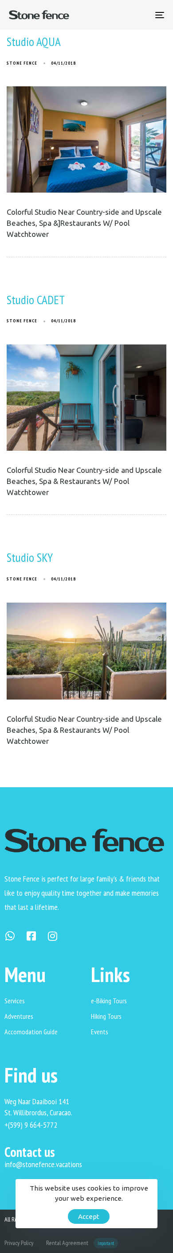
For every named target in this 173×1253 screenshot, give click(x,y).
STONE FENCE (22, 63)
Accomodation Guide (31, 1031)
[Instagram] (52, 936)
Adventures (18, 1016)
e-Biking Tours (109, 1000)
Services (14, 1000)
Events (99, 1031)
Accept (88, 1216)
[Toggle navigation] (138, 15)
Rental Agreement (80, 1243)
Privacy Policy (18, 1243)
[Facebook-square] (31, 936)
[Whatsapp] (9, 936)
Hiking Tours (106, 1016)
